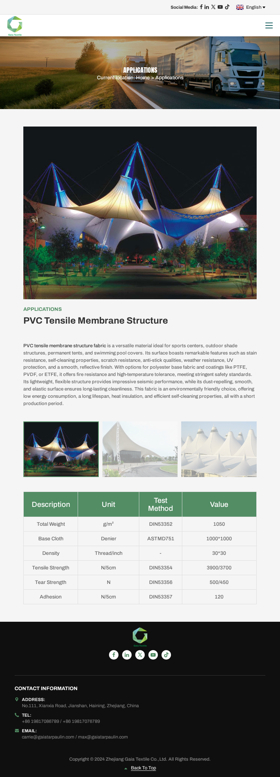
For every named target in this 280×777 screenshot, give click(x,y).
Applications (169, 77)
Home (143, 77)
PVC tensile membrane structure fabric (64, 345)
